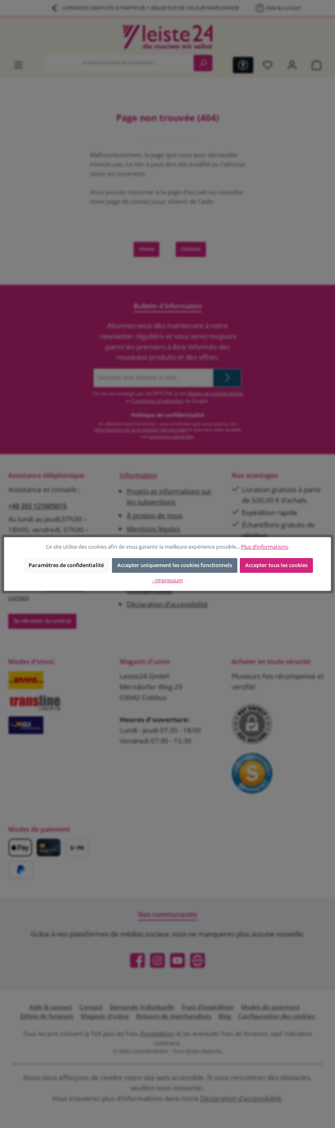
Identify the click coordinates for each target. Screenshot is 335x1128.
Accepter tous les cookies (276, 565)
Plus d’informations (264, 546)
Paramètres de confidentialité (66, 565)
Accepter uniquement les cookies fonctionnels (174, 565)
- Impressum (167, 580)
